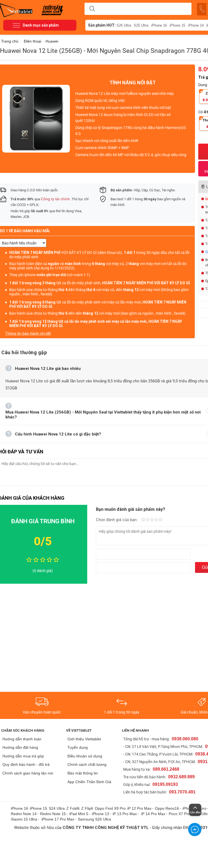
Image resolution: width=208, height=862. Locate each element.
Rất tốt (156, 520)
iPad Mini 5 (78, 814)
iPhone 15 (177, 25)
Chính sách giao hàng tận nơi (27, 773)
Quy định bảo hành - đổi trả (26, 764)
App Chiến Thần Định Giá (89, 782)
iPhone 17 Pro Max (57, 819)
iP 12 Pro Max (139, 808)
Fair (148, 520)
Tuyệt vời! (160, 520)
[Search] (92, 9)
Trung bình (152, 520)
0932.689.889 (181, 776)
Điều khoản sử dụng (84, 756)
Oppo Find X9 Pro (110, 808)
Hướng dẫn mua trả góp (23, 756)
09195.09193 (165, 784)
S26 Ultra (123, 25)
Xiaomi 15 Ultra (24, 819)
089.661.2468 (166, 769)
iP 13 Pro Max (125, 814)
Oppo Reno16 (167, 808)
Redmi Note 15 (53, 814)
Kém (143, 520)
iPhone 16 (159, 25)
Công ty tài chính (55, 199)
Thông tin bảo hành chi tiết (28, 333)
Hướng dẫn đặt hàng (20, 747)
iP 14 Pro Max (153, 814)
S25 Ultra (141, 25)
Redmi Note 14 (24, 814)
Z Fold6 (73, 808)
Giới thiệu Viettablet (84, 739)
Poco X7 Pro (179, 814)
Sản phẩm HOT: (102, 25)
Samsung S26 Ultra (94, 819)
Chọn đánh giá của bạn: (117, 519)
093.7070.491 (182, 792)
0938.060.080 (185, 739)
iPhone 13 (100, 814)
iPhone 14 (196, 25)
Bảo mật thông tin (82, 773)
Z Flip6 (87, 808)
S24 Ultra (57, 808)
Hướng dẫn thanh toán (21, 739)
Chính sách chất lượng (86, 764)
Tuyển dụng (77, 747)
